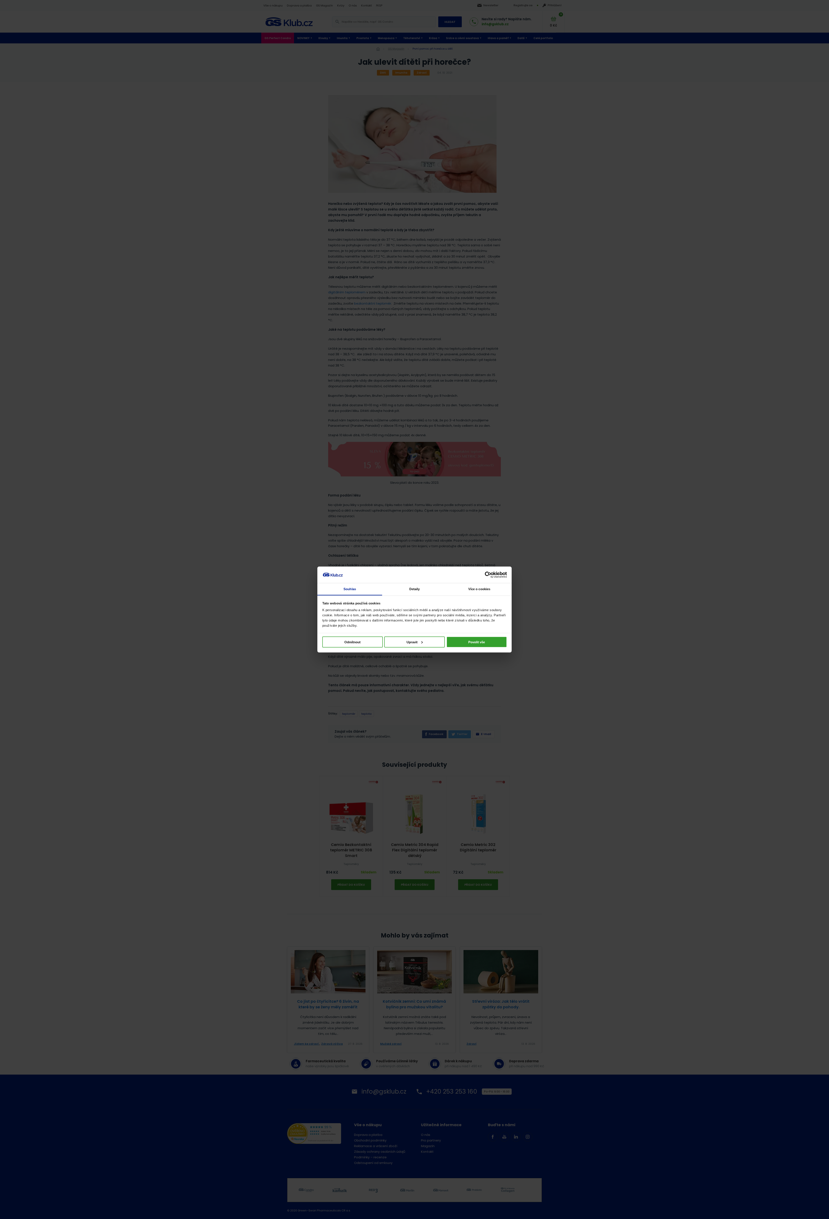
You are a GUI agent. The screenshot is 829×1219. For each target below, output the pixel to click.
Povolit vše (476, 642)
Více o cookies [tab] (479, 589)
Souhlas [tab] (349, 589)
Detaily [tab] (414, 589)
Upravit (412, 642)
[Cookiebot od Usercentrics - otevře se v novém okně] (488, 575)
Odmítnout (352, 642)
